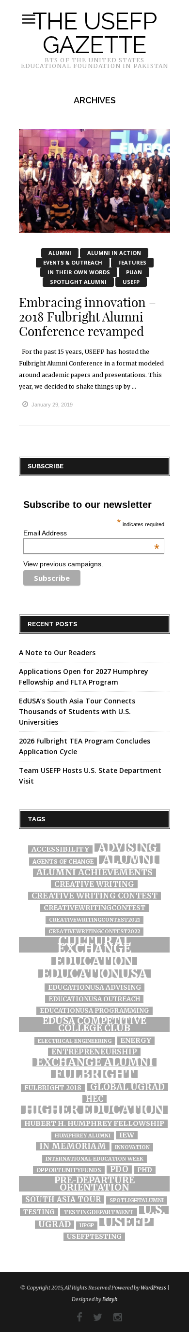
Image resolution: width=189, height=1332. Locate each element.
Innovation (132, 1147)
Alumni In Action (114, 252)
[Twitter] (93, 1317)
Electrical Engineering (74, 1041)
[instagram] (113, 1317)
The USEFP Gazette (94, 32)
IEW (126, 1135)
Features (132, 262)
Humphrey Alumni (82, 1136)
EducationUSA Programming (94, 1011)
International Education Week (94, 1159)
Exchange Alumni (94, 1062)
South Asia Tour (63, 1199)
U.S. (153, 1210)
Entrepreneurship (94, 1052)
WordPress (153, 1287)
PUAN (134, 272)
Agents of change (63, 861)
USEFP (131, 281)
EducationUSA (94, 973)
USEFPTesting (94, 1237)
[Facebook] (74, 1317)
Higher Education (94, 1110)
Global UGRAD (127, 1087)
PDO (119, 1169)
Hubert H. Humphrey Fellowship (94, 1124)
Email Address (91, 533)
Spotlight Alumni (78, 281)
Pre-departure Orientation (94, 1184)
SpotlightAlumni (137, 1200)
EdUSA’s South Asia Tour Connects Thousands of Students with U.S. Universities (77, 711)
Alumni (59, 252)
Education (94, 961)
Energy (135, 1041)
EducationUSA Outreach (94, 999)
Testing (39, 1212)
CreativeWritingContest (94, 908)
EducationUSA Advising (94, 987)
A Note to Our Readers (57, 652)
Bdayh (110, 1299)
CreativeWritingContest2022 (94, 931)
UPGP (86, 1225)
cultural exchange (94, 945)
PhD (144, 1170)
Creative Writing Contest (95, 896)
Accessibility (60, 849)
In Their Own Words (78, 272)
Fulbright (94, 1074)
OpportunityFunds (68, 1170)
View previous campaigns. (63, 564)
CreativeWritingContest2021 (94, 920)
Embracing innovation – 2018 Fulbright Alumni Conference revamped (87, 316)
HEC (94, 1099)
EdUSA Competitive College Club (94, 1024)
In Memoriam (72, 1146)
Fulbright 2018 (52, 1088)
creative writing (94, 884)
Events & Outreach (72, 262)
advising (127, 847)
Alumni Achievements (94, 873)
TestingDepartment (98, 1212)
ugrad (54, 1224)
